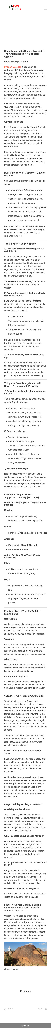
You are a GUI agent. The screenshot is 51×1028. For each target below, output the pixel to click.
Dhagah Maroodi (12, 67)
